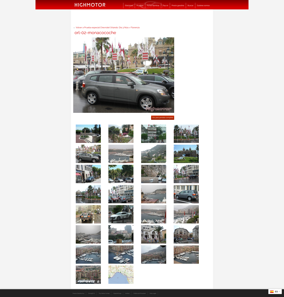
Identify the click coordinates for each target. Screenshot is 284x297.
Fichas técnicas (153, 5)
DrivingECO (91, 293)
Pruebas (140, 5)
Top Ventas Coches (104, 293)
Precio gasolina (178, 5)
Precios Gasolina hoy (78, 293)
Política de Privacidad (140, 293)
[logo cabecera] (90, 4)
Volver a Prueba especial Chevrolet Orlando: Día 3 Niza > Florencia (108, 27)
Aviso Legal (153, 293)
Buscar (190, 5)
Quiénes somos (203, 5)
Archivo (127, 293)
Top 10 (165, 5)
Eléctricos (129, 5)
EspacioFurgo (117, 293)
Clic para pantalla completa (162, 118)
